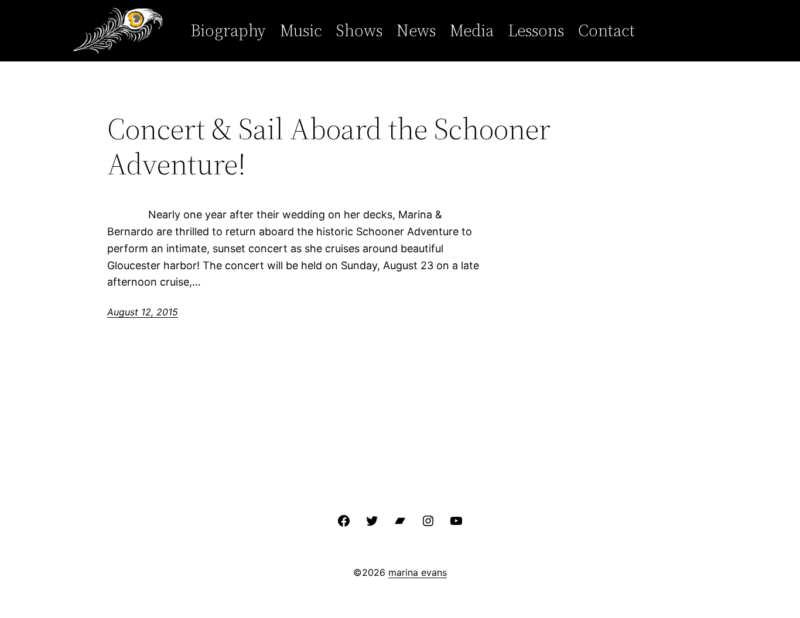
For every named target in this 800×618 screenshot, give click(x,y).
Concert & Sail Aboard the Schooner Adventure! (329, 146)
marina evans (417, 572)
